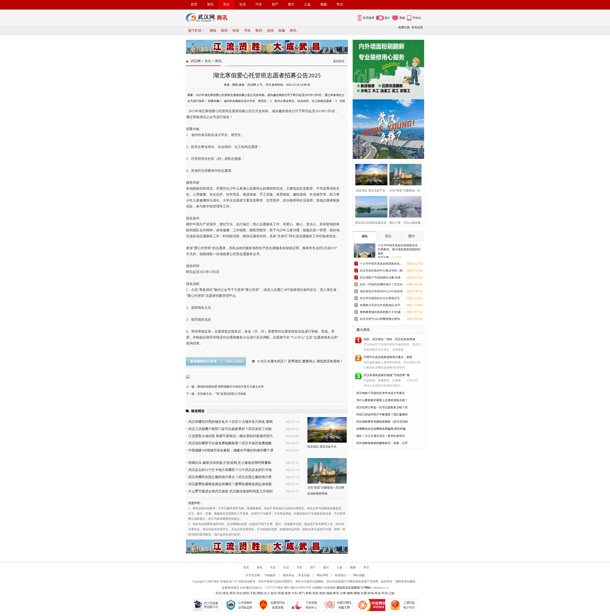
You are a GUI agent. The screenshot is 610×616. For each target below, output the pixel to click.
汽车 (258, 4)
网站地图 (359, 575)
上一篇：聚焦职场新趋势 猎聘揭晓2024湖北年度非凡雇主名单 (225, 386)
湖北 (280, 587)
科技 (236, 30)
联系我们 (340, 575)
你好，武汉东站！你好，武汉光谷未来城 (389, 339)
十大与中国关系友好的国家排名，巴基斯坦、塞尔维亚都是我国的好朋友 (381, 264)
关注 (226, 4)
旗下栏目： (196, 30)
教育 (336, 593)
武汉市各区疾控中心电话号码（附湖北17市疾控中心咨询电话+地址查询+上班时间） (381, 271)
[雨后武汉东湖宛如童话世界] (370, 206)
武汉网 (196, 61)
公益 (307, 4)
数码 (258, 30)
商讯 (293, 30)
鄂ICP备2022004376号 (297, 587)
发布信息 (417, 27)
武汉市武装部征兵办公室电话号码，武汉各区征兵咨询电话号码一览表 (381, 299)
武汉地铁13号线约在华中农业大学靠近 (380, 393)
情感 (281, 593)
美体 (287, 593)
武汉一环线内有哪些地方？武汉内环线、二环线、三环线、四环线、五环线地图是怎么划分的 (381, 285)
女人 (267, 593)
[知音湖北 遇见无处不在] (327, 430)
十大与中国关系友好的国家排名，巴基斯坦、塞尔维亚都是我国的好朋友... (399, 249)
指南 (329, 593)
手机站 (416, 18)
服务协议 (288, 575)
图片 (291, 4)
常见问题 (304, 575)
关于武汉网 (252, 575)
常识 (339, 4)
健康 (350, 593)
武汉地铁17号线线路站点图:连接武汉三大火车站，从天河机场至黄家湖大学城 (381, 278)
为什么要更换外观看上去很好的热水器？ (382, 400)
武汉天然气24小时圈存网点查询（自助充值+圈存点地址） (380, 319)
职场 (370, 593)
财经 (224, 30)
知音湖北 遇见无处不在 (322, 446)
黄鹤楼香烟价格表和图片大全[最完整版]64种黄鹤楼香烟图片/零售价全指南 (381, 312)
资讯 (210, 4)
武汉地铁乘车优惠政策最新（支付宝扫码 (382, 421)
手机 (247, 30)
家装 (308, 593)
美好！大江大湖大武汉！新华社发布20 (380, 436)
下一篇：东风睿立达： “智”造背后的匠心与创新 (216, 393)
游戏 (270, 30)
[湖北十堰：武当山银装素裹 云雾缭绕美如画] (404, 206)
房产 (275, 4)
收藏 (281, 30)
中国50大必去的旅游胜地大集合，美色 (388, 357)
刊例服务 (270, 575)
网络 (213, 30)
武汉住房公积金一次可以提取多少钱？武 (382, 407)
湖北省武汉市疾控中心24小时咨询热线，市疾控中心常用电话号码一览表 (381, 292)
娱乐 (274, 593)
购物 (357, 593)
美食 (315, 593)
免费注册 (404, 27)
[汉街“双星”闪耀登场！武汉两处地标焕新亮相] (327, 471)
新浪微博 (368, 18)
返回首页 (339, 61)
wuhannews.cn (379, 587)
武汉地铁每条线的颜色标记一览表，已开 (382, 443)
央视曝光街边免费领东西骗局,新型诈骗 (381, 428)
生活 (242, 4)
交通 (363, 593)
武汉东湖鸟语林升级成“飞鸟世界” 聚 (387, 375)
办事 (343, 593)
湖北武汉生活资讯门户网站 (353, 587)
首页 (194, 4)
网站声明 (322, 575)
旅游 (322, 593)
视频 (323, 4)
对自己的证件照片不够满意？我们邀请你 (382, 414)
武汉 (218, 593)
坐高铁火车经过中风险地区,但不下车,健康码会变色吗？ (380, 305)
